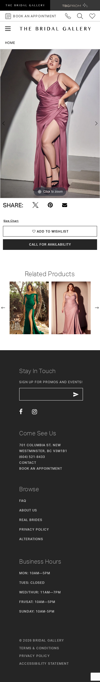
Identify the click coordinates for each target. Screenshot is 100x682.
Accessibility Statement (44, 664)
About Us (28, 510)
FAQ (22, 501)
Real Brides (30, 520)
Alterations (31, 539)
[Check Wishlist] (92, 16)
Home (10, 43)
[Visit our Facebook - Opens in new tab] (21, 412)
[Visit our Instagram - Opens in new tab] (34, 412)
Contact (27, 463)
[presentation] (29, 308)
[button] (8, 29)
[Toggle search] (80, 16)
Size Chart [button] (11, 220)
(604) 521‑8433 (32, 457)
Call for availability (50, 244)
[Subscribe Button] (76, 394)
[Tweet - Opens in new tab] (35, 205)
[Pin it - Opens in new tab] (50, 205)
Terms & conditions (39, 648)
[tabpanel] (50, 123)
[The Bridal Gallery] (55, 29)
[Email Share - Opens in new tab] (64, 205)
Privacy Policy (34, 529)
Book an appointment (40, 468)
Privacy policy (34, 656)
